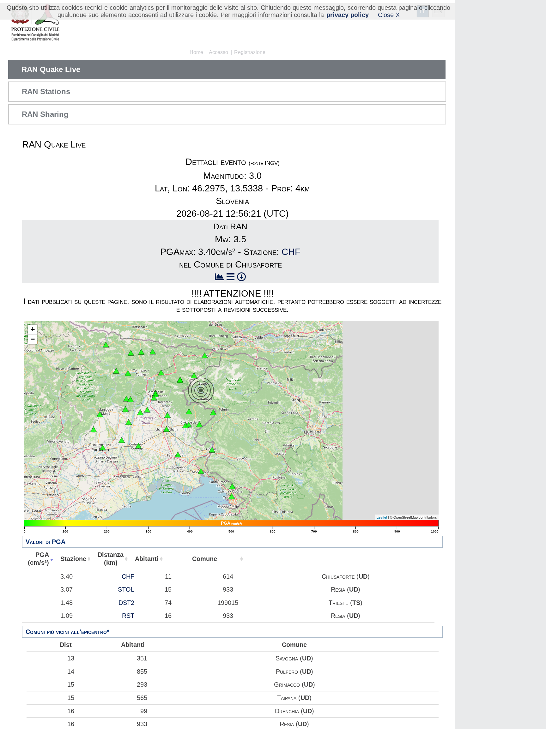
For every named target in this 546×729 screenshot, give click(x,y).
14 (70, 671)
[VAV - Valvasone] (121, 440)
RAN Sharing (45, 114)
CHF (291, 252)
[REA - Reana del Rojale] (167, 415)
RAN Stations (46, 91)
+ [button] (33, 329)
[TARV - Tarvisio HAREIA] (205, 355)
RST (128, 615)
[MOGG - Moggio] (161, 372)
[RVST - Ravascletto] (131, 353)
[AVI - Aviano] (93, 429)
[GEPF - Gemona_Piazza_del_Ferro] (155, 394)
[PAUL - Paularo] (152, 351)
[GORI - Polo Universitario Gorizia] (212, 450)
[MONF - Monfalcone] (201, 471)
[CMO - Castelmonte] (199, 424)
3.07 (66, 589)
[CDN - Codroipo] (138, 446)
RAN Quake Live (50, 69)
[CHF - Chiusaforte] (194, 375)
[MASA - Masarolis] (189, 411)
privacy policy (347, 14)
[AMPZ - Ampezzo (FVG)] (116, 371)
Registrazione (249, 52)
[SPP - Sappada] (106, 344)
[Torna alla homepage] (35, 23)
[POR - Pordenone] (103, 447)
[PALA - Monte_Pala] (130, 399)
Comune (204, 558)
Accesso (218, 52)
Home (196, 52)
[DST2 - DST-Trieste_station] (231, 496)
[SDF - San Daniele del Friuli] (140, 412)
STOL (126, 589)
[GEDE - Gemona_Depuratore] (154, 398)
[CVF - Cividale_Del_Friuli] (188, 424)
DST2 (126, 602)
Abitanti (147, 558)
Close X (389, 14)
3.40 (66, 576)
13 (70, 658)
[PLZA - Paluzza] (141, 352)
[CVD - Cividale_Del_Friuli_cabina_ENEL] (185, 425)
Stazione (73, 558)
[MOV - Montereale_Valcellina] (100, 414)
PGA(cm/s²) (38, 558)
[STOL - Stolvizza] (180, 380)
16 (70, 711)
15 (70, 684)
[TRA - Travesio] (125, 409)
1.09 (66, 615)
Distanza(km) (111, 558)
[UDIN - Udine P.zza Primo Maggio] (166, 429)
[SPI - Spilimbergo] (128, 422)
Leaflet (382, 517)
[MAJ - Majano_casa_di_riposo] (147, 410)
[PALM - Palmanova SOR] (178, 454)
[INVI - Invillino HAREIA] (128, 373)
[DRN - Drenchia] (213, 412)
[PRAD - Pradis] (126, 398)
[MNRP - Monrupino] (232, 486)
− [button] (33, 339)
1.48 (66, 602)
